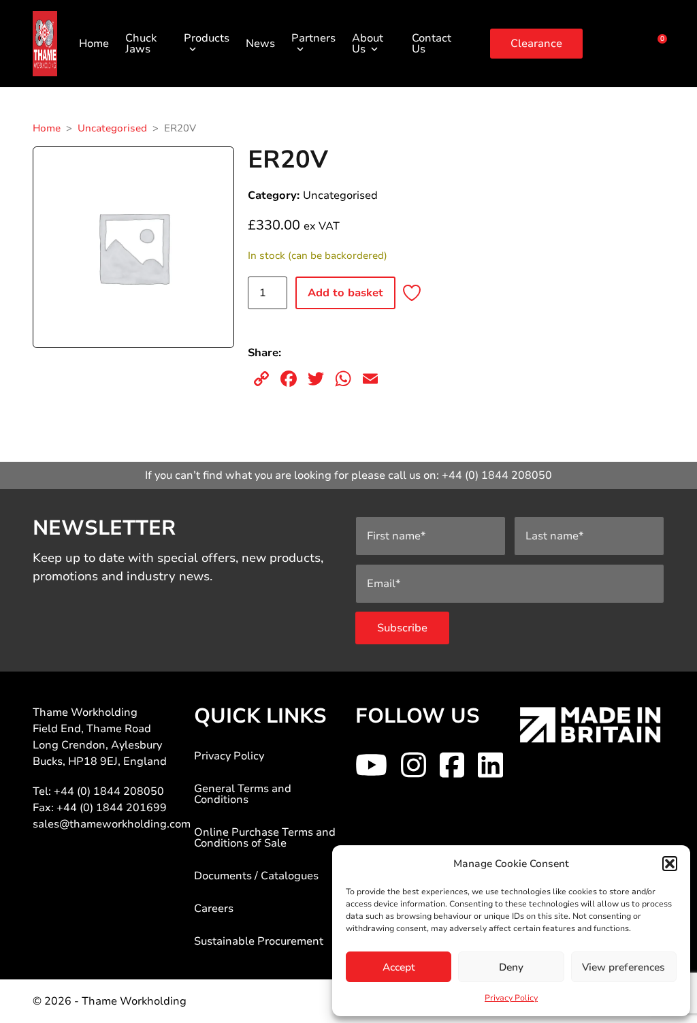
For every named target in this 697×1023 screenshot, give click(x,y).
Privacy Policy (511, 997)
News (260, 43)
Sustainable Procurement (258, 941)
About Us (367, 44)
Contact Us (431, 44)
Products (206, 38)
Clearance (536, 43)
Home (94, 43)
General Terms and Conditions (242, 794)
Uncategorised (112, 128)
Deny (511, 967)
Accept (399, 967)
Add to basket (345, 292)
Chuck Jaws (141, 44)
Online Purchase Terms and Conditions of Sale (265, 838)
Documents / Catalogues (256, 875)
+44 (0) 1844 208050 (497, 475)
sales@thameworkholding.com (112, 824)
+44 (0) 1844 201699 (111, 807)
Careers (213, 908)
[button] (670, 863)
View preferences (623, 967)
